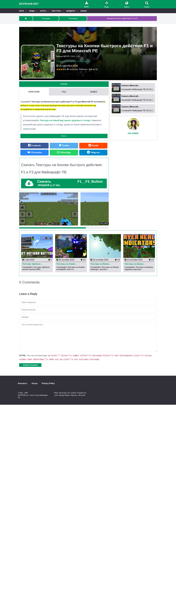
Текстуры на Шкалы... (135, 264)
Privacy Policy (48, 383)
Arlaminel (133, 133)
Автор (34, 383)
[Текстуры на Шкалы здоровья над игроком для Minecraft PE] (139, 246)
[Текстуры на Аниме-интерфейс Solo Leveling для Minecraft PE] (71, 246)
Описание (34, 92)
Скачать (64, 84)
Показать (64, 136)
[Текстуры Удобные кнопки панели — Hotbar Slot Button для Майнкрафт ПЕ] (37, 246)
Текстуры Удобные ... (32, 264)
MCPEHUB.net (29, 3)
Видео (93, 92)
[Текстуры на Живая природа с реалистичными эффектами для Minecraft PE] (105, 246)
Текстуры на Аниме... (66, 264)
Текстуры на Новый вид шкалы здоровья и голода (65, 120)
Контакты (22, 383)
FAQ (64, 92)
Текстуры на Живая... (100, 264)
